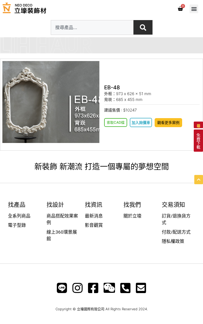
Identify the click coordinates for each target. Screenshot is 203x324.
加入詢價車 (141, 122)
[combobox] (92, 27)
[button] (194, 8)
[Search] (143, 27)
